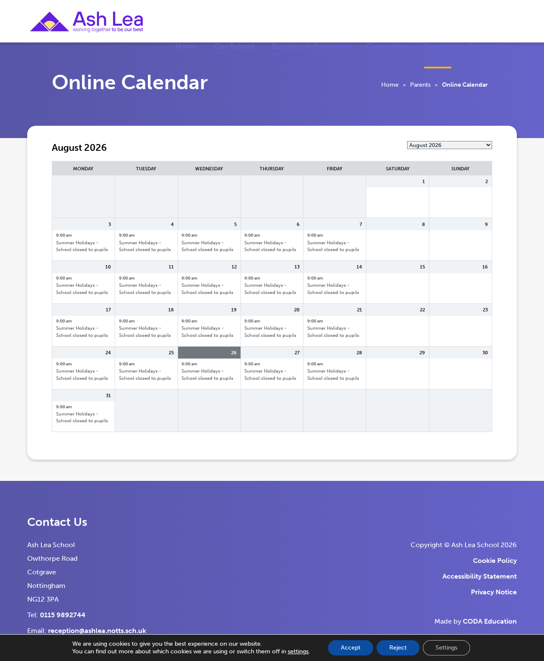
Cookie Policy (495, 560)
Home (186, 46)
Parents (437, 46)
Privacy (495, 76)
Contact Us (488, 46)
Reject (398, 647)
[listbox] (449, 145)
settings (298, 651)
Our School (234, 46)
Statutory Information (310, 46)
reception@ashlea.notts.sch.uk (97, 631)
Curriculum (386, 46)
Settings (446, 647)
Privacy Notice (494, 592)
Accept (350, 647)
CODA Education (490, 621)
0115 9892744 (62, 615)
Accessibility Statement (479, 576)
